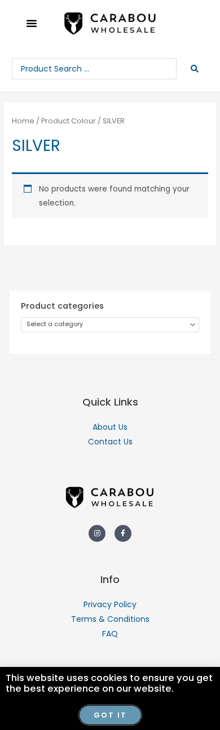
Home (23, 121)
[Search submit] (195, 68)
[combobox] (110, 325)
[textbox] (106, 325)
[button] (31, 23)
